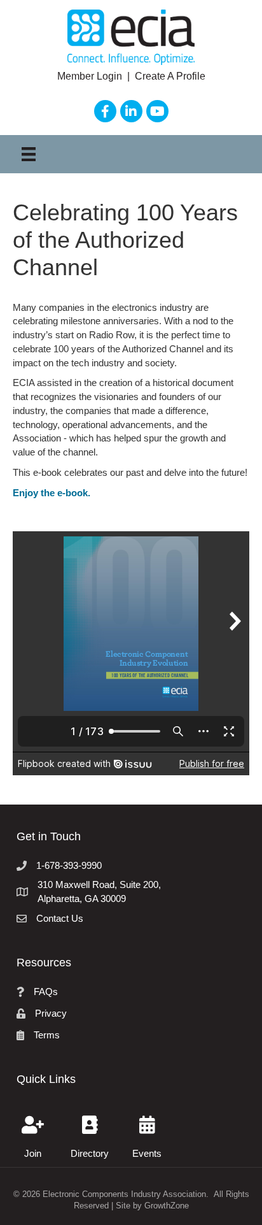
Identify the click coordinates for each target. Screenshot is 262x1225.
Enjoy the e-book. (51, 492)
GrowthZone (166, 1205)
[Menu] (29, 154)
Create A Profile (170, 76)
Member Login (91, 76)
